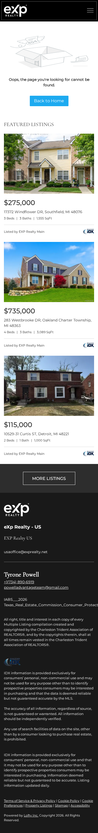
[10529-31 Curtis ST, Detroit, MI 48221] (49, 415)
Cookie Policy (68, 801)
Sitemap (61, 805)
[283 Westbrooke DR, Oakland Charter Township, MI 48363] (49, 301)
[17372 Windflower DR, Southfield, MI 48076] (49, 193)
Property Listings (38, 805)
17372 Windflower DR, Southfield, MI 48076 (43, 211)
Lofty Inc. (31, 815)
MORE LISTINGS (49, 478)
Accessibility (80, 805)
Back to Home (49, 100)
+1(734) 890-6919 (19, 582)
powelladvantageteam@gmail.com (36, 587)
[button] (15, 11)
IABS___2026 (15, 599)
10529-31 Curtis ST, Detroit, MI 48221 (36, 434)
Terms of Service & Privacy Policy (29, 801)
